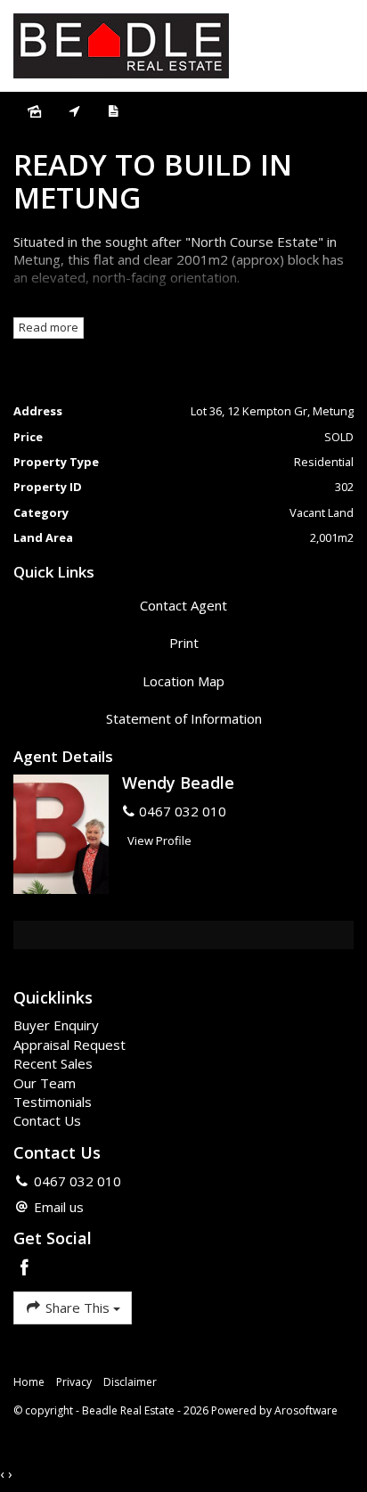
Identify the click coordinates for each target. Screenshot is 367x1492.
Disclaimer (130, 1382)
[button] (183, 643)
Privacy (74, 1382)
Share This (77, 1307)
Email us (59, 1207)
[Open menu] (337, 46)
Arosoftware (306, 1410)
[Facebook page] (25, 1269)
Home (29, 1382)
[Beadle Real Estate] (121, 44)
